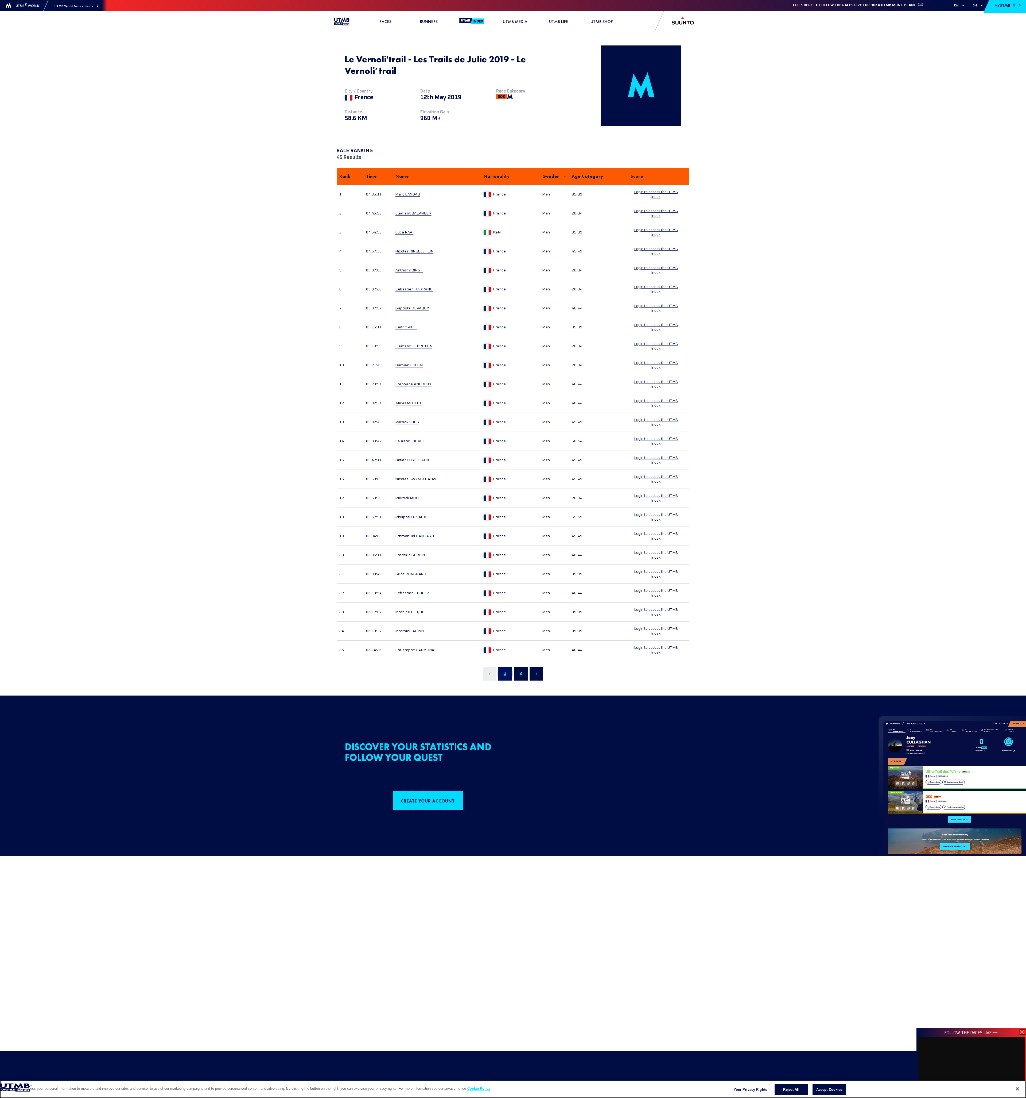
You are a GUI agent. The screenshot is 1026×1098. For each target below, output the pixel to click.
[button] (77, 6)
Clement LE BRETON (413, 346)
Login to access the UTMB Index (656, 194)
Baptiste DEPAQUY (412, 308)
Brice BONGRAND (410, 574)
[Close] (1017, 1089)
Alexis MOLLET (408, 403)
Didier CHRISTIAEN (412, 460)
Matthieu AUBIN (409, 631)
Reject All (791, 1090)
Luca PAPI (404, 232)
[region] (513, 1089)
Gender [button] (550, 176)
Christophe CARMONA (414, 650)
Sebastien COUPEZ (412, 593)
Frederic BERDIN (410, 555)
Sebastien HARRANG (414, 289)
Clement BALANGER (413, 213)
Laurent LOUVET (410, 441)
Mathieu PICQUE (409, 612)
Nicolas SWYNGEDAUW (416, 479)
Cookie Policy (478, 1089)
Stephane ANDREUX (413, 384)
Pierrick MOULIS (409, 498)
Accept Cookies (829, 1090)
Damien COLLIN (409, 365)
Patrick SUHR (407, 422)
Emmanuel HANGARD (414, 536)
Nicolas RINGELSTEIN (414, 251)
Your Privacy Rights (750, 1090)
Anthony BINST (409, 270)
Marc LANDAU (407, 194)
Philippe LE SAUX (410, 517)
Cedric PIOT (406, 327)
